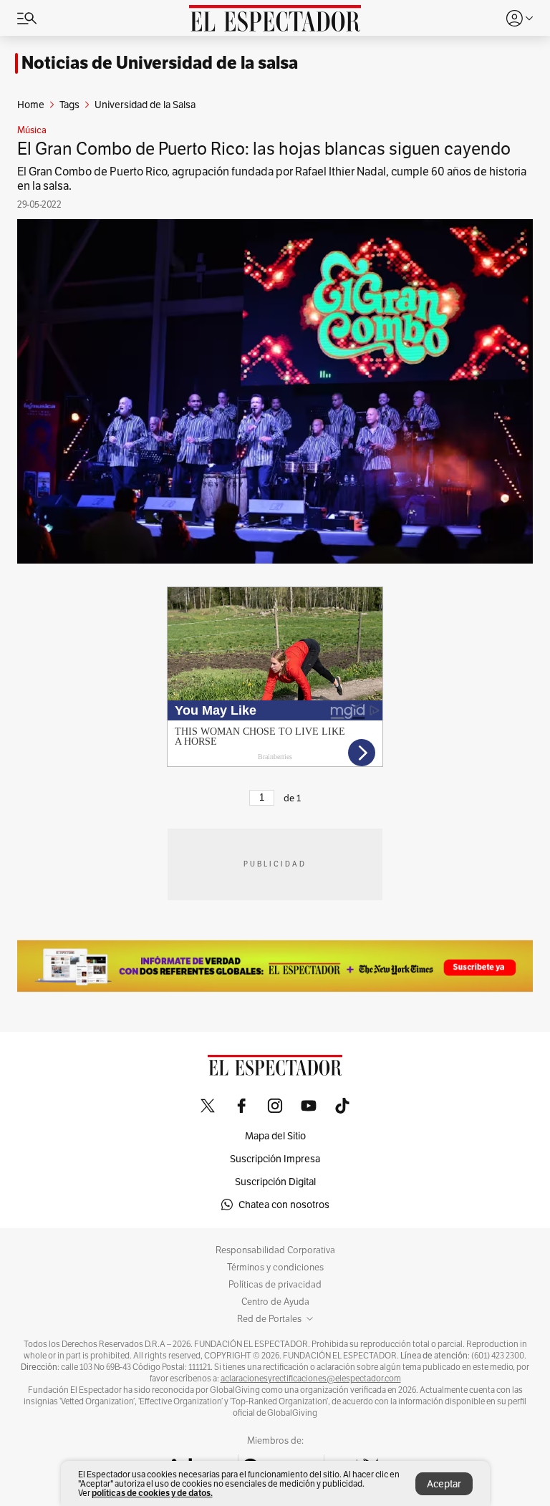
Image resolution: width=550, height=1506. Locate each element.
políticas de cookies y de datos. (152, 1492)
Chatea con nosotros (283, 1204)
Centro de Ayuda (275, 1302)
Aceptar (444, 1483)
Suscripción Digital (275, 1181)
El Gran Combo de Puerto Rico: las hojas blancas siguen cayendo (264, 148)
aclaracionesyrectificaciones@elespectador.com (311, 1379)
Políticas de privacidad (275, 1285)
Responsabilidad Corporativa (275, 1250)
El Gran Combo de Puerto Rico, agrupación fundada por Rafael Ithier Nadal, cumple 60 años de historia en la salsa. (271, 178)
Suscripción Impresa (275, 1158)
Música (32, 130)
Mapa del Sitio (275, 1135)
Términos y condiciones (275, 1268)
